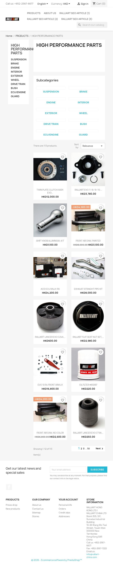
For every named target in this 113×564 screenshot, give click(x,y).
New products (13, 508)
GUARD (15, 96)
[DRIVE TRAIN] (51, 120)
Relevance (93, 146)
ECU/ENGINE (18, 92)
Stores (35, 516)
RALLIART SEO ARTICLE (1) (74, 13)
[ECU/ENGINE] (51, 130)
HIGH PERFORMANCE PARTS (24, 49)
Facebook (9, 487)
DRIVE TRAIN (18, 84)
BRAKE (15, 63)
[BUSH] (83, 120)
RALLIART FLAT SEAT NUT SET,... (88, 337)
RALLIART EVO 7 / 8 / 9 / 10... (88, 189)
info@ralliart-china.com (93, 556)
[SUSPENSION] (51, 87)
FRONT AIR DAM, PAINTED (88, 240)
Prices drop (11, 505)
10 (88, 448)
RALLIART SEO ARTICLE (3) (76, 19)
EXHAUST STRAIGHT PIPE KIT (88, 288)
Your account (68, 499)
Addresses (64, 516)
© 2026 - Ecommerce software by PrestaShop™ (56, 560)
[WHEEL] (83, 109)
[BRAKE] (83, 87)
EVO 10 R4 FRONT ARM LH (50, 384)
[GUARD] (83, 130)
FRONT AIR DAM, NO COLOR (50, 432)
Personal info (65, 505)
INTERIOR (16, 71)
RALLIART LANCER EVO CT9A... (88, 432)
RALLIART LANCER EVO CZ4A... (50, 337)
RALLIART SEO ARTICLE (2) (42, 19)
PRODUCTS (33, 13)
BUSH (14, 88)
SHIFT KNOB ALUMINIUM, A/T (50, 240)
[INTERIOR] (83, 98)
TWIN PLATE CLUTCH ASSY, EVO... (50, 191)
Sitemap (36, 512)
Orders (62, 508)
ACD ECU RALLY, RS (50, 288)
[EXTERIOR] (51, 109)
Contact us (38, 508)
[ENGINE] (51, 98)
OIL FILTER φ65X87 (88, 384)
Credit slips (64, 512)
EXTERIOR (17, 75)
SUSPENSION (18, 59)
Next (100, 448)
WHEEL (15, 80)
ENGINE (15, 67)
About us (50, 13)
